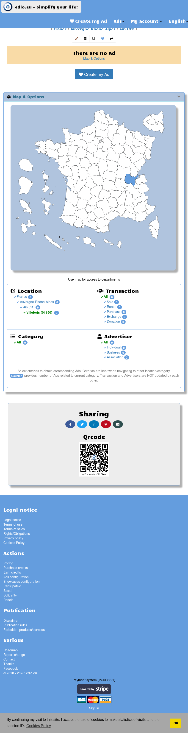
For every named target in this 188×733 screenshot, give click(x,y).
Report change (14, 654)
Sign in (94, 708)
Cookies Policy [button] (38, 726)
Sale (109, 301)
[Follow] (93, 38)
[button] (76, 38)
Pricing (8, 563)
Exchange (113, 316)
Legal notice (12, 519)
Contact (9, 659)
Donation (113, 321)
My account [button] (145, 21)
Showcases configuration (21, 581)
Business (113, 352)
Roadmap (10, 650)
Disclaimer (11, 620)
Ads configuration (16, 576)
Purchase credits (15, 567)
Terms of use (12, 524)
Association (114, 357)
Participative (12, 586)
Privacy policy (13, 538)
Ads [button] (118, 21)
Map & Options (94, 58)
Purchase (113, 311)
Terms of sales (14, 529)
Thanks (8, 663)
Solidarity (10, 595)
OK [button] (176, 723)
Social (7, 590)
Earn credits (12, 572)
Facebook (10, 668)
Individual (113, 347)
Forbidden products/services (24, 629)
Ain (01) (126, 28)
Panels (8, 599)
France (60, 28)
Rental (111, 306)
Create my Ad (90, 21)
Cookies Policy (14, 542)
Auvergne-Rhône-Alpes (92, 28)
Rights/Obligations (16, 533)
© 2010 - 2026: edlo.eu (20, 673)
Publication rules (15, 625)
